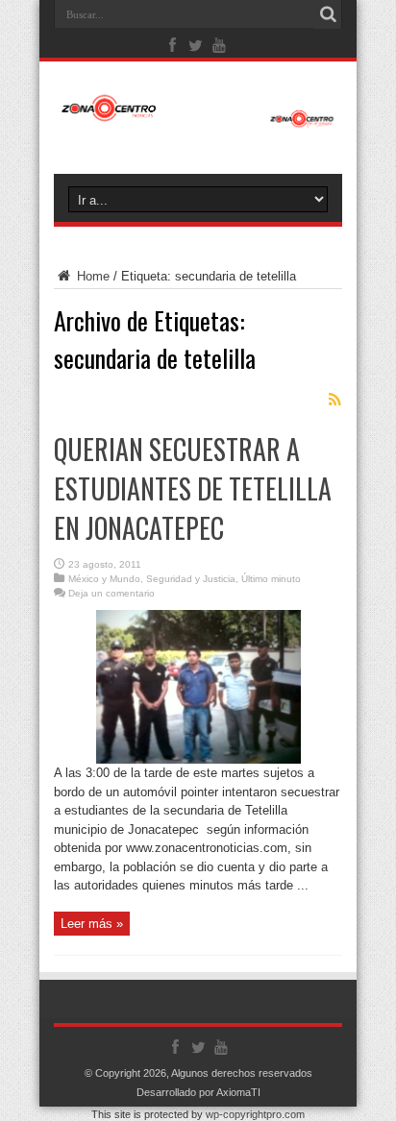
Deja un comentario (111, 593)
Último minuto (271, 578)
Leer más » (92, 923)
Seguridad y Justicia (190, 578)
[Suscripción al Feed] (334, 399)
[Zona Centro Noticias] (198, 118)
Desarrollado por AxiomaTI (198, 1092)
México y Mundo (104, 578)
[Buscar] (327, 14)
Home (91, 276)
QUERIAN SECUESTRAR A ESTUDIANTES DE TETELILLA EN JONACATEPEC (193, 488)
